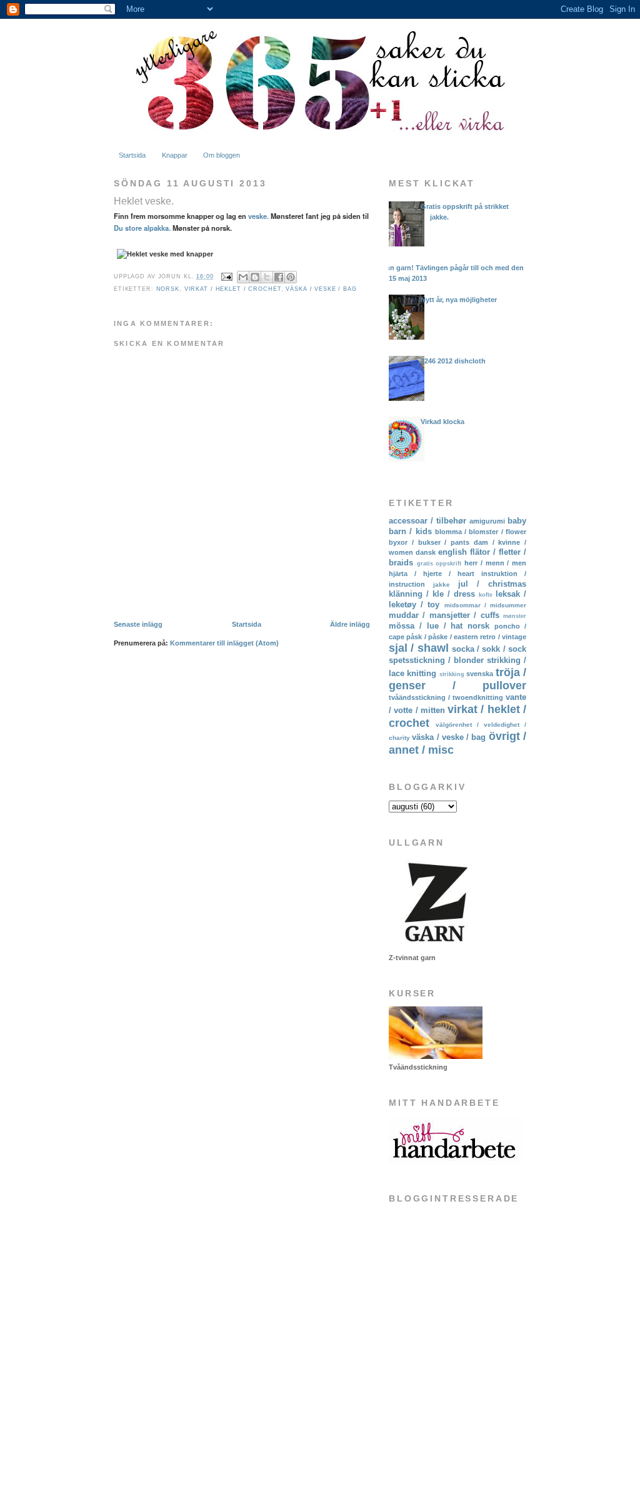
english (452, 552)
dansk (426, 552)
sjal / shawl (419, 648)
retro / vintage (503, 636)
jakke (441, 584)
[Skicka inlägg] (227, 276)
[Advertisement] (451, 1392)
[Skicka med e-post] (243, 277)
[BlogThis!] (255, 277)
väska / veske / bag (321, 289)
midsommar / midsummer (485, 605)
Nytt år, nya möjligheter (459, 299)
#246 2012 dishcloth (453, 361)
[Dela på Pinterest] (290, 277)
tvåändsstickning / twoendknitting (446, 697)
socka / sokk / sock (489, 649)
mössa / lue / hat (425, 625)
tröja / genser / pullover (457, 679)
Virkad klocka (442, 421)
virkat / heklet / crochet (232, 289)
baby (517, 520)
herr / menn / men (495, 563)
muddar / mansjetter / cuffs (444, 615)
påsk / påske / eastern (442, 636)
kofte (485, 595)
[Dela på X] (267, 277)
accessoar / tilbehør (427, 520)
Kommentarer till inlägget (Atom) (224, 643)
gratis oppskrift (439, 563)
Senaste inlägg (138, 624)
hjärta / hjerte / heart (431, 573)
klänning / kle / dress (432, 594)
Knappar (175, 155)
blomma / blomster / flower (480, 531)
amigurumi (487, 521)
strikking (451, 674)
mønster (514, 616)
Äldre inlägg (350, 624)
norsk (167, 289)
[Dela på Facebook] (278, 277)
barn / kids (410, 531)
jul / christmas (492, 584)
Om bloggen (221, 155)
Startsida (132, 155)
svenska (479, 673)
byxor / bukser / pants (429, 542)
